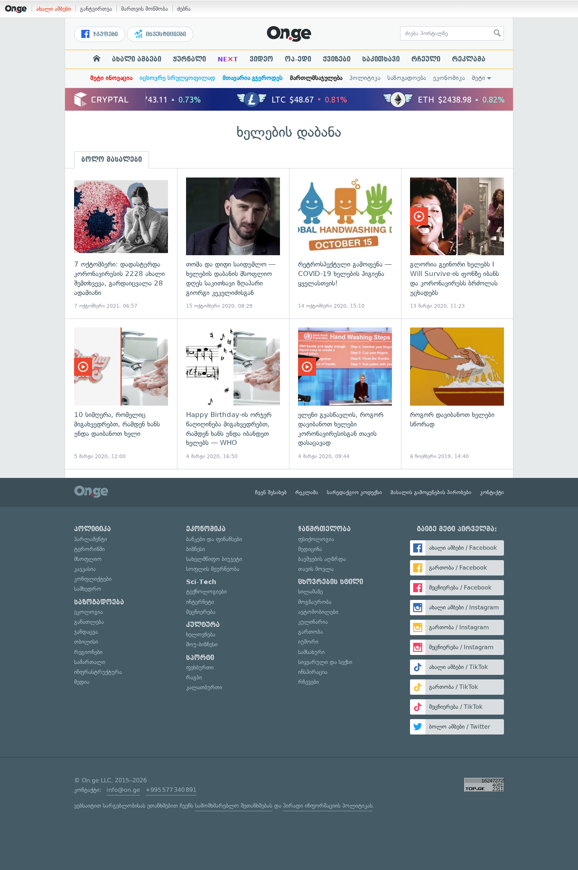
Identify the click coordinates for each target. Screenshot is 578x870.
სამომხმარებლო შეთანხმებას (233, 805)
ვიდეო (261, 59)
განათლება (89, 621)
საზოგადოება (406, 78)
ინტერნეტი (200, 602)
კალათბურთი (204, 687)
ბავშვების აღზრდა (322, 559)
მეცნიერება (200, 611)
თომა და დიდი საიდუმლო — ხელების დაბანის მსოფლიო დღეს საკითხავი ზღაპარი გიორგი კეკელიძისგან (233, 243)
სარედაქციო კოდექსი (354, 492)
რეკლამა (468, 59)
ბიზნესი (195, 549)
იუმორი (308, 641)
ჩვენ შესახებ (271, 492)
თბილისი (86, 641)
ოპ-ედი (298, 59)
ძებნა (184, 8)
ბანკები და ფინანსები (214, 539)
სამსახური (311, 652)
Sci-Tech (201, 581)
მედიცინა (310, 549)
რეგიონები (88, 652)
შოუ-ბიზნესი (202, 644)
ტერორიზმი (89, 549)
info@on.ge (123, 789)
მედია (81, 681)
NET (228, 59)
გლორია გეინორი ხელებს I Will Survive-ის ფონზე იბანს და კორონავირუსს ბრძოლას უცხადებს (457, 243)
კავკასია (85, 569)
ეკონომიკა (449, 78)
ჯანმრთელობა (324, 529)
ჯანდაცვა (86, 631)
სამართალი (89, 662)
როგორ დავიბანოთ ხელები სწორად (457, 393)
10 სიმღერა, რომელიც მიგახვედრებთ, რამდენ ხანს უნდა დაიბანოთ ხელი (121, 393)
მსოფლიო (88, 559)
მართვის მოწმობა (144, 8)
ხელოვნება (200, 634)
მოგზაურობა (314, 602)
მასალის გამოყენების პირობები (431, 492)
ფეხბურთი (200, 667)
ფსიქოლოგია (316, 539)
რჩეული (425, 59)
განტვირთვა (96, 8)
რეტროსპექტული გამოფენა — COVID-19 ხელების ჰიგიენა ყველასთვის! (345, 243)
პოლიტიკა (365, 78)
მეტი (478, 78)
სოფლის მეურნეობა (212, 569)
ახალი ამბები (53, 8)
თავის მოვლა (316, 569)
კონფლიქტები (93, 578)
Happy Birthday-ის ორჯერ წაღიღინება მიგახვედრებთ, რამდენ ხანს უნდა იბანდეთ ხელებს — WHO (233, 393)
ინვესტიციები (165, 34)
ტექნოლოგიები (206, 591)
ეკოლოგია (88, 611)
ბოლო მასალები (111, 159)
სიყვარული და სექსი (325, 662)
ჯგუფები (104, 34)
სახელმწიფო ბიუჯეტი (214, 559)
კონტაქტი (492, 492)
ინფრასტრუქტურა (98, 672)
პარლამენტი (90, 539)
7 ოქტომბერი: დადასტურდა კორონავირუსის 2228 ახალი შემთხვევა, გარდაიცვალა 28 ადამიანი (121, 243)
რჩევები (308, 681)
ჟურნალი (189, 59)
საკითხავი (381, 59)
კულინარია (313, 621)
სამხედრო (87, 588)
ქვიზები (336, 59)
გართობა (310, 631)
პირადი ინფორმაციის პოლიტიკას (328, 805)
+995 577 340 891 (170, 789)
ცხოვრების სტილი (330, 581)
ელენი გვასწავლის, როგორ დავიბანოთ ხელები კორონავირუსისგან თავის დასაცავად (345, 393)
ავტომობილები (318, 611)
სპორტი (200, 657)
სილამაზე (310, 591)
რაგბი (194, 677)
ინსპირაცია (312, 672)
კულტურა (203, 624)
